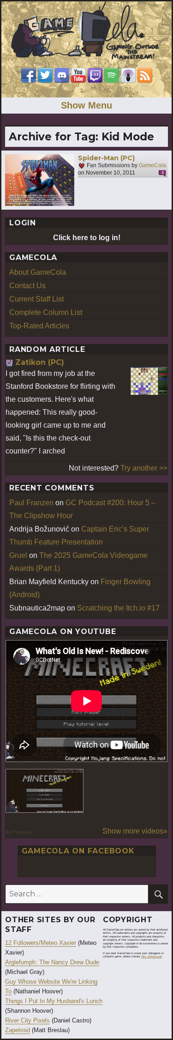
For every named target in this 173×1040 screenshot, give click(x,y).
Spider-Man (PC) (106, 158)
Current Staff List (36, 299)
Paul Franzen (31, 503)
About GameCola (37, 272)
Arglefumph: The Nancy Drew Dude (52, 962)
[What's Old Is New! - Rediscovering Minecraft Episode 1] (45, 791)
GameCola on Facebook (78, 851)
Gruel (18, 555)
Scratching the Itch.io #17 (118, 608)
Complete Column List (45, 312)
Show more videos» (134, 831)
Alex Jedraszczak (151, 956)
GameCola (152, 166)
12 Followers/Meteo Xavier (40, 942)
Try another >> (143, 468)
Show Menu (86, 105)
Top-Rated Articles (39, 326)
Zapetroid (17, 1030)
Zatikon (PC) (39, 362)
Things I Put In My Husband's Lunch (53, 1001)
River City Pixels (27, 1020)
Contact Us (27, 286)
